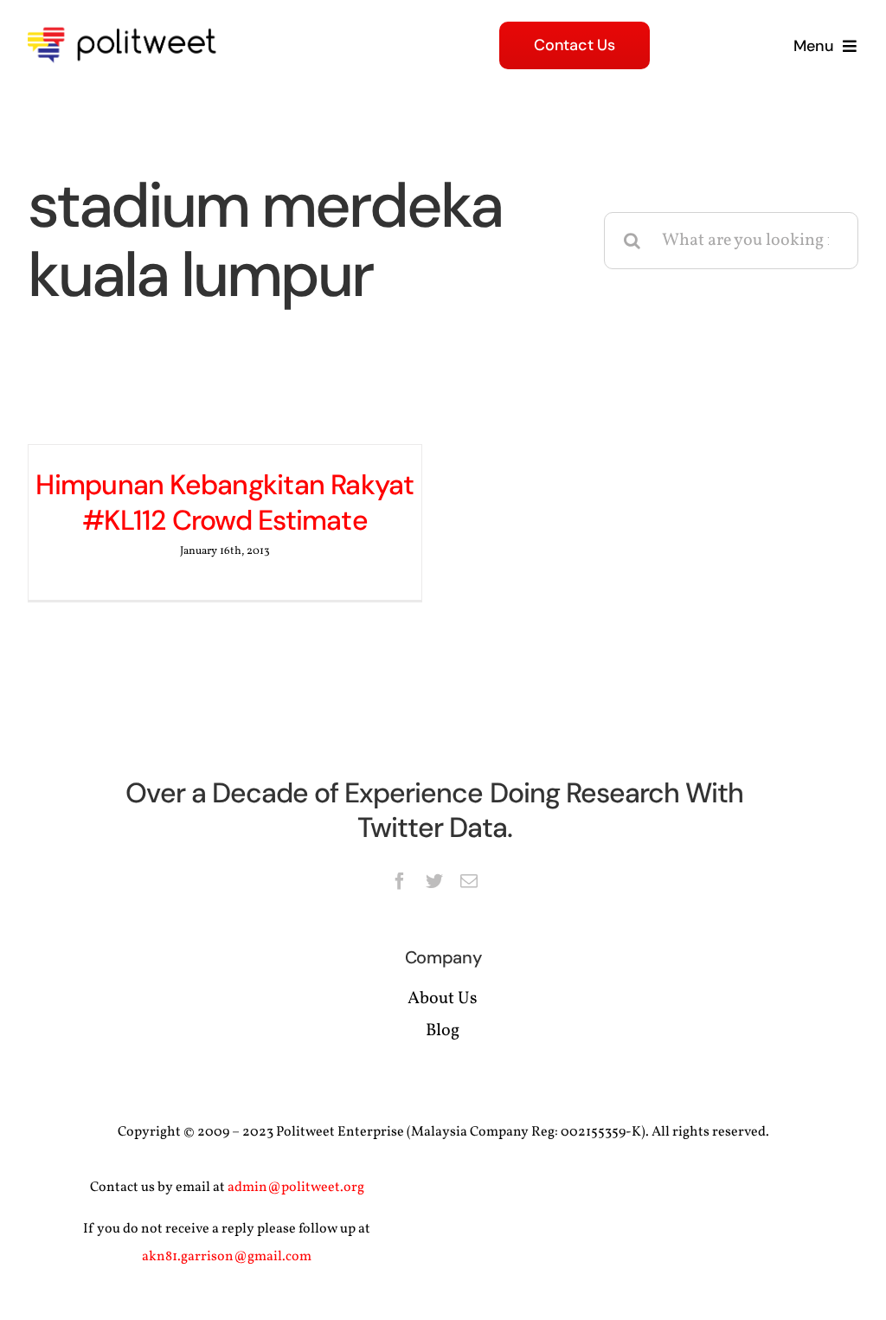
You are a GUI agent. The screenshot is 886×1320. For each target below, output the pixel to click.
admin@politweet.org (296, 1187)
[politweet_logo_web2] (128, 24)
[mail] (469, 881)
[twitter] (434, 881)
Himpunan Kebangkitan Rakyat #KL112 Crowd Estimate (224, 503)
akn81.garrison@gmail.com (226, 1256)
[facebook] (399, 881)
